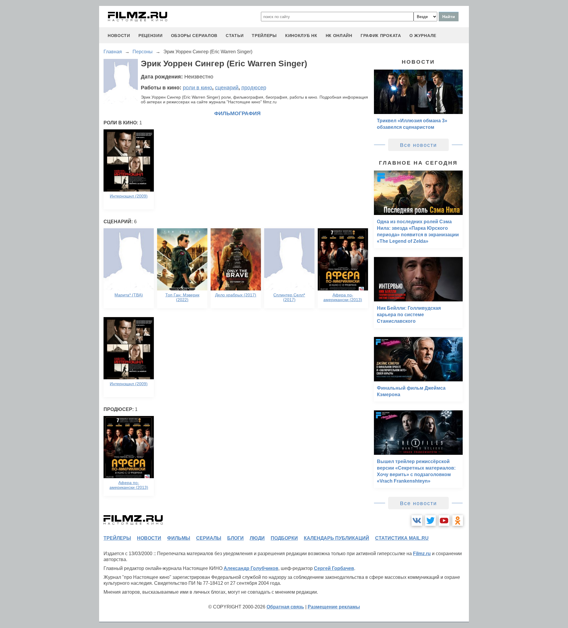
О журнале (422, 35)
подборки (284, 538)
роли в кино (197, 88)
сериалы (208, 538)
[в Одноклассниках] (457, 520)
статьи (234, 35)
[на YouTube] (444, 520)
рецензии (150, 35)
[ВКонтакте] (417, 520)
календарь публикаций (336, 538)
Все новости (418, 145)
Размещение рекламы (334, 606)
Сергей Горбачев (334, 568)
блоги (235, 538)
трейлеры (264, 35)
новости (119, 35)
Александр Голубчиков (251, 568)
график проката (381, 35)
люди (257, 538)
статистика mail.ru (402, 538)
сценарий (226, 88)
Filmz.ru (422, 553)
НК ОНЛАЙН (339, 35)
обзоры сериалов (194, 35)
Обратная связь (285, 606)
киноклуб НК (301, 35)
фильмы (178, 538)
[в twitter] (430, 520)
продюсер (253, 88)
